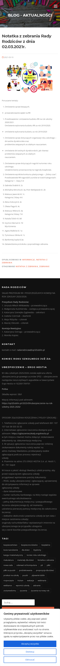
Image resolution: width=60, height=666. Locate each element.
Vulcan (20, 580)
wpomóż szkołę (22, 585)
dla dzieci (26, 550)
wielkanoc (7, 585)
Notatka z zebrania (27, 266)
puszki (25, 575)
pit (42, 565)
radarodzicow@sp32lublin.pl (31, 350)
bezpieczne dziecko (29, 545)
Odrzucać (30, 659)
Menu (55, 6)
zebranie (44, 266)
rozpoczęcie (8, 580)
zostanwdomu (9, 590)
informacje (28, 259)
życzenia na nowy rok (40, 590)
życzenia (23, 590)
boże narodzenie (10, 550)
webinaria (42, 580)
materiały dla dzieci (25, 560)
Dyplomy (37, 550)
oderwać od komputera (26, 565)
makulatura (8, 560)
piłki (48, 565)
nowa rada (8, 565)
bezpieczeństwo (10, 545)
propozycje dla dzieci (45, 570)
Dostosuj (30, 651)
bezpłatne (46, 545)
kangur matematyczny (13, 555)
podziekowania (25, 570)
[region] (30, 637)
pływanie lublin (38, 575)
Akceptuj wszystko (30, 643)
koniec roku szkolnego (36, 555)
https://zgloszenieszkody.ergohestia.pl (30, 433)
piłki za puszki (9, 570)
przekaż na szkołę (11, 575)
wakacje (30, 580)
